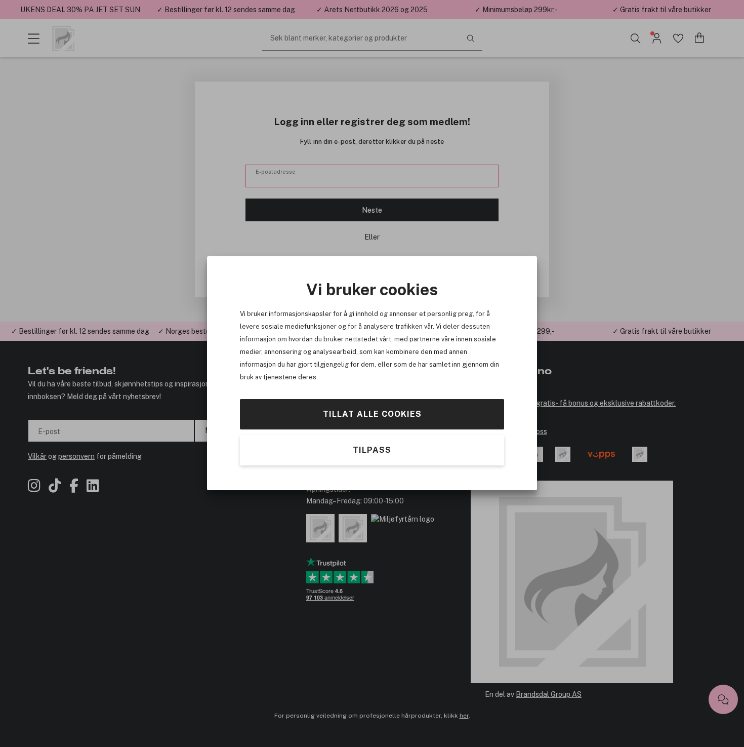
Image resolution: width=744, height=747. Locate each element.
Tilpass (372, 450)
